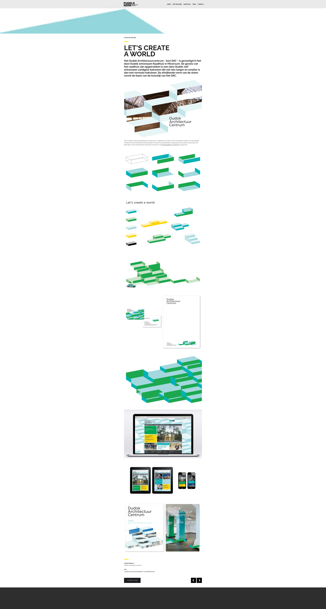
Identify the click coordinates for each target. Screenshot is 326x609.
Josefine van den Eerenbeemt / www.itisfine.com (139, 571)
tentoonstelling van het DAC (170, 145)
